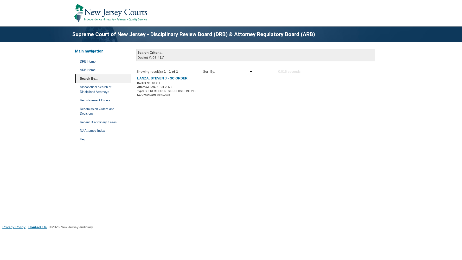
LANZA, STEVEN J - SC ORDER (162, 78)
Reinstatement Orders (95, 100)
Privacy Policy (14, 227)
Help (83, 139)
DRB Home (88, 61)
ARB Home (88, 70)
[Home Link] (111, 13)
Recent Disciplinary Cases (98, 122)
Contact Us (37, 227)
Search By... (89, 78)
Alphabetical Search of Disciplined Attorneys (95, 89)
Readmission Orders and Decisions (97, 111)
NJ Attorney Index (92, 130)
